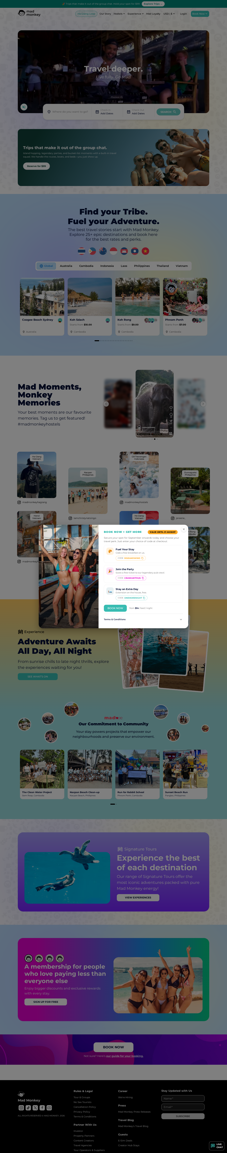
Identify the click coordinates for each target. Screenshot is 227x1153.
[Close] (183, 529)
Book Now (115, 608)
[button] (143, 619)
